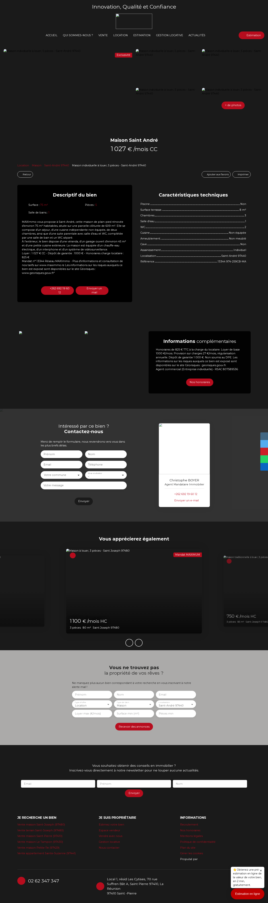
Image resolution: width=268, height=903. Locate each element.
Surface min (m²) (128, 713)
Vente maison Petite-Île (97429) (38, 847)
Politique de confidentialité (197, 841)
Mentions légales (191, 836)
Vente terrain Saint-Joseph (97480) (40, 830)
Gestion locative (169, 35)
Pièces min (166, 713)
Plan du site (187, 847)
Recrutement (189, 824)
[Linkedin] (192, 886)
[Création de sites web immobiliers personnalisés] (207, 859)
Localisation (164, 702)
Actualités (197, 35)
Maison (36, 165)
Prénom (49, 454)
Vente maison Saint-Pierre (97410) (39, 836)
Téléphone (95, 464)
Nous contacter (109, 847)
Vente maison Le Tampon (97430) (40, 841)
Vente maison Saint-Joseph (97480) (41, 824)
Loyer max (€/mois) (88, 713)
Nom (91, 454)
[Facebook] (177, 886)
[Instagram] (184, 886)
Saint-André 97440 (56, 165)
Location (23, 165)
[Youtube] (199, 886)
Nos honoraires (190, 830)
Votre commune (55, 475)
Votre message (54, 485)
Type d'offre (80, 702)
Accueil (51, 35)
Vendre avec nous (110, 836)
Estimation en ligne (247, 893)
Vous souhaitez (95, 473)
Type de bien (123, 702)
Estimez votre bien (111, 824)
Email (47, 464)
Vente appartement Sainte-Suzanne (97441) (46, 853)
